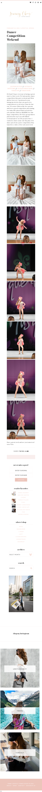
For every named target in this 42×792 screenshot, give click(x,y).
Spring (31, 28)
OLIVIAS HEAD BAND (25, 88)
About (9, 785)
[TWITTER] (41, 2)
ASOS (21, 526)
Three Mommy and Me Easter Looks (23, 495)
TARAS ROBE (25, 90)
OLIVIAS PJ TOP (16, 86)
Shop (15, 785)
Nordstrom (21, 539)
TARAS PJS (15, 90)
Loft (21, 534)
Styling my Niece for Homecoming (23, 512)
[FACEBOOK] (33, 2)
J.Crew (21, 531)
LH (34, 785)
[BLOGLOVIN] (30, 2)
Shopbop (21, 541)
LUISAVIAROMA (21, 536)
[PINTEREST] (38, 2)
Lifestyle (24, 28)
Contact (21, 785)
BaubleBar (21, 529)
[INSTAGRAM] (35, 2)
